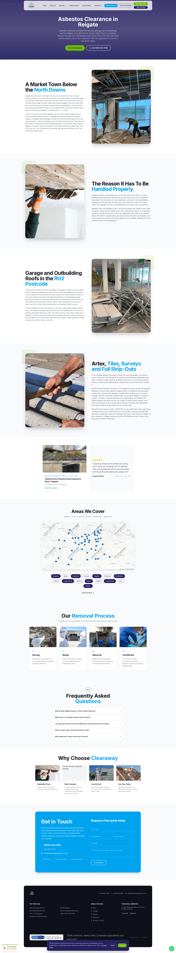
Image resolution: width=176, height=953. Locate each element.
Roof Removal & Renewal (37, 910)
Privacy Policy (134, 937)
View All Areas (87, 593)
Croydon (86, 576)
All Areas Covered (98, 920)
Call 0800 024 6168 (100, 48)
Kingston (56, 576)
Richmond (107, 576)
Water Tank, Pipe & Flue (67, 913)
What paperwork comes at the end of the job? (71, 736)
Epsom (66, 576)
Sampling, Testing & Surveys (38, 916)
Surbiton (88, 586)
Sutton (89, 581)
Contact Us (97, 5)
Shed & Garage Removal (37, 908)
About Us (53, 5)
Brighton (97, 576)
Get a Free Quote (125, 5)
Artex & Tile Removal (36, 913)
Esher (120, 581)
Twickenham (110, 581)
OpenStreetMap (130, 569)
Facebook (125, 913)
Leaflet (123, 569)
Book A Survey (111, 5)
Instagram (133, 913)
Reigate (98, 581)
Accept (122, 945)
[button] (43, 524)
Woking (79, 581)
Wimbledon (119, 576)
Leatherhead (68, 581)
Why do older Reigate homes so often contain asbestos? (75, 711)
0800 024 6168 (141, 7)
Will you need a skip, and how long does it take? (72, 730)
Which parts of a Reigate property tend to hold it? (73, 717)
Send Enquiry (98, 862)
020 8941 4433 (141, 4)
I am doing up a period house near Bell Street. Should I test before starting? (82, 724)
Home (45, 5)
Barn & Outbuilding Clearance (69, 910)
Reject (113, 945)
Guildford (76, 576)
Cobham (56, 581)
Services (62, 5)
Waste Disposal (65, 908)
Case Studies (86, 5)
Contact (144, 937)
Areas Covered (74, 5)
